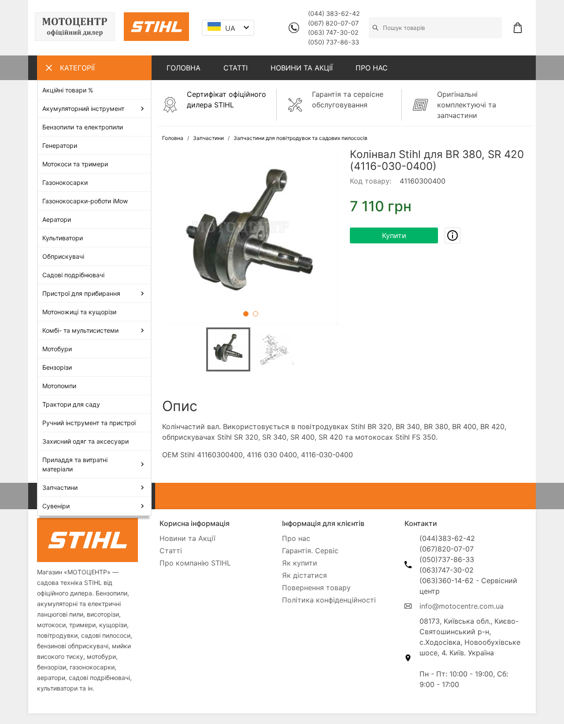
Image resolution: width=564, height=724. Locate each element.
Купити (394, 235)
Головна (172, 138)
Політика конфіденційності (329, 599)
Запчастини (208, 138)
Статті (171, 550)
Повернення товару (316, 587)
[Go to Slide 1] (246, 313)
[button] (250, 236)
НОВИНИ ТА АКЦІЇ (302, 67)
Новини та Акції (187, 538)
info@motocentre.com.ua (461, 606)
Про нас (296, 538)
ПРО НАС (372, 67)
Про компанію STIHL (195, 563)
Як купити (299, 563)
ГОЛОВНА (183, 67)
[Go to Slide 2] (255, 313)
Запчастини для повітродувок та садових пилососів (300, 138)
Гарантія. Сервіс (310, 550)
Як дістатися (304, 575)
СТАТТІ (235, 67)
